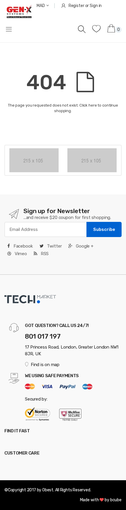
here (92, 105)
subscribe (104, 229)
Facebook (22, 246)
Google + (84, 246)
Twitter (54, 246)
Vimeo (20, 253)
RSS (44, 253)
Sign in (96, 5)
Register (76, 5)
